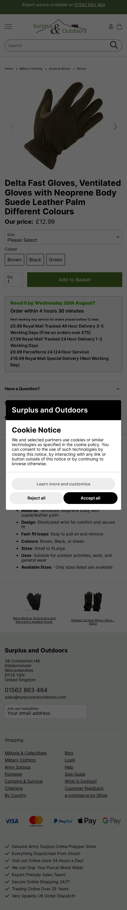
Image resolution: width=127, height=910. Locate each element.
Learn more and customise (63, 483)
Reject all (36, 497)
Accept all (90, 497)
